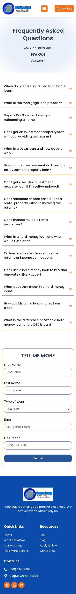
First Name (12, 365)
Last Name (12, 383)
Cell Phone (12, 438)
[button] (44, 8)
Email (8, 420)
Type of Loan (14, 401)
